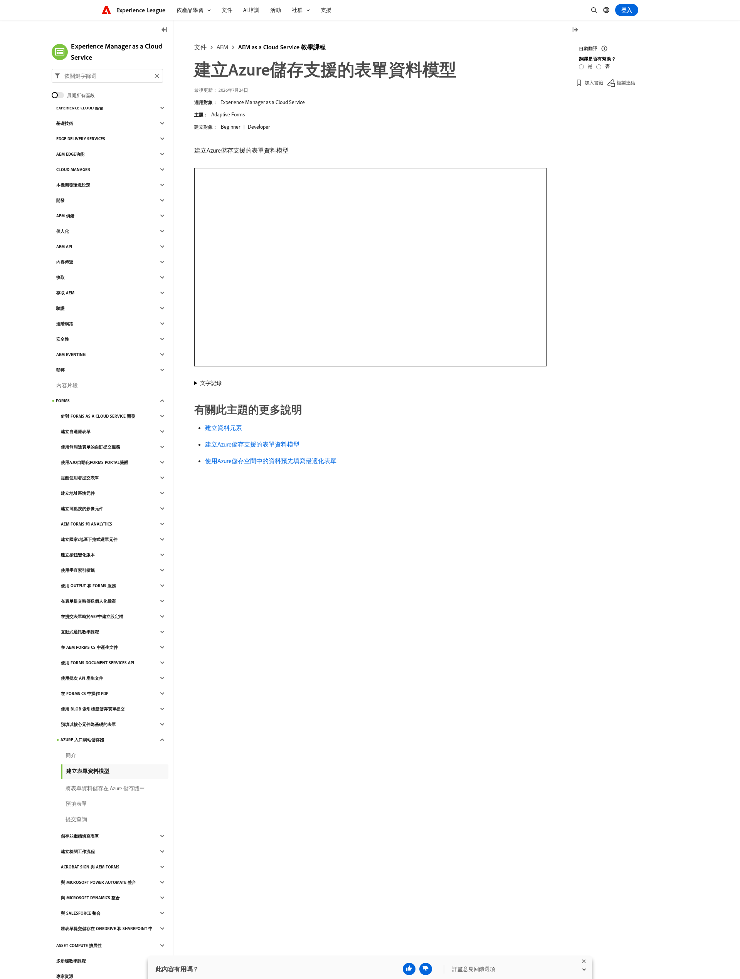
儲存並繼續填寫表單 (80, 836)
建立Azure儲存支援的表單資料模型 (252, 444)
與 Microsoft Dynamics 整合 (90, 897)
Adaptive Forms (228, 114)
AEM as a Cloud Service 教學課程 (282, 47)
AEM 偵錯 (65, 215)
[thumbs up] (409, 969)
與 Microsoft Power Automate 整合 (98, 882)
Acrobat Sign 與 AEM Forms (90, 867)
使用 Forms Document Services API (97, 662)
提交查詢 (76, 819)
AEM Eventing (71, 354)
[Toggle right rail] (575, 30)
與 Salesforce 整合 (81, 913)
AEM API (64, 246)
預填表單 (76, 803)
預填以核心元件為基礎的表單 (88, 724)
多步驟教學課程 (71, 961)
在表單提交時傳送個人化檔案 (88, 601)
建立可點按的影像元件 (82, 508)
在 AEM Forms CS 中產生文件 (89, 647)
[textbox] (107, 76)
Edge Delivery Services (80, 138)
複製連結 (626, 83)
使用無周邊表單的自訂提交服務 (90, 447)
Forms (63, 400)
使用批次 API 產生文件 (82, 678)
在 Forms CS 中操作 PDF (84, 693)
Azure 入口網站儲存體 (82, 739)
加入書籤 (594, 83)
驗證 (60, 308)
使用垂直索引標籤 (78, 570)
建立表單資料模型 (87, 770)
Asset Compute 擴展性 (79, 945)
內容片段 (67, 385)
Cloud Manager (73, 169)
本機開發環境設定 (73, 185)
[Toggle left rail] (164, 30)
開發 (60, 200)
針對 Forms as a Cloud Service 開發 (98, 416)
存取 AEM (65, 293)
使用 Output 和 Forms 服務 (88, 585)
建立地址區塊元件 (78, 493)
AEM (222, 47)
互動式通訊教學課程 (80, 632)
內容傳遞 (64, 262)
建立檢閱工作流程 (78, 851)
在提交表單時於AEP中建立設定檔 (92, 616)
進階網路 (64, 323)
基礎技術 (64, 123)
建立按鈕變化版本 (78, 555)
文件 (200, 47)
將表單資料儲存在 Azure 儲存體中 (105, 788)
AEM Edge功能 (70, 154)
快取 (60, 277)
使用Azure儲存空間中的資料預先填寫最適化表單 (270, 461)
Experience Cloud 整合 (79, 108)
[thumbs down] (425, 969)
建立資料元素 (223, 428)
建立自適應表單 (76, 431)
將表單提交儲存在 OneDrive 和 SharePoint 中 (107, 928)
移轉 (60, 370)
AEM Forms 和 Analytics (86, 524)
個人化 (62, 231)
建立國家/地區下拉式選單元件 (89, 539)
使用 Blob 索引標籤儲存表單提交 (93, 709)
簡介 (71, 755)
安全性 (62, 339)
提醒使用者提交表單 (80, 477)
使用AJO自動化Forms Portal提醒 (94, 462)
